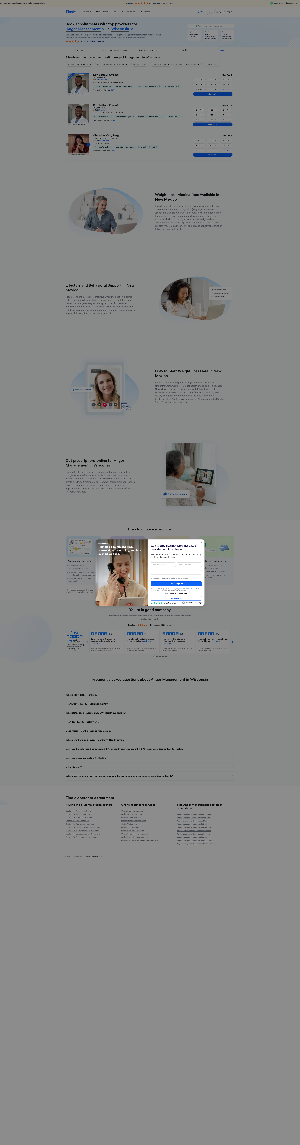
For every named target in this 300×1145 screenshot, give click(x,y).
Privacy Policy (190, 588)
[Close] (201, 542)
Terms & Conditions (176, 588)
